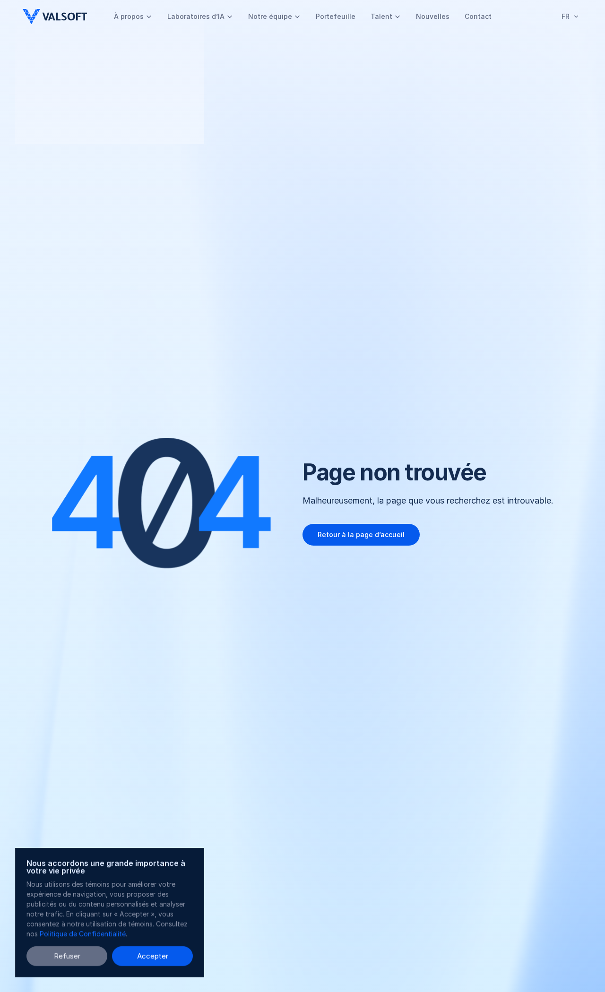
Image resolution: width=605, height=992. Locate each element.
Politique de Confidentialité (83, 934)
